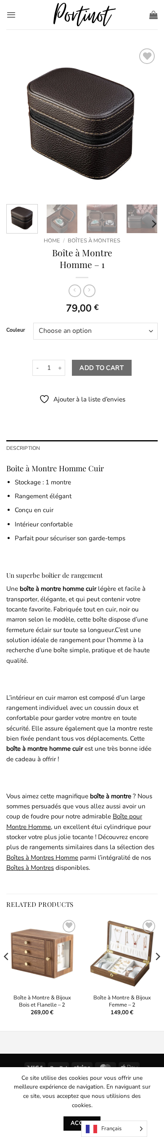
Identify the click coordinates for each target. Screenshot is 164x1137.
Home (52, 240)
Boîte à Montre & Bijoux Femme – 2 (122, 1001)
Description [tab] (23, 448)
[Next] (144, 122)
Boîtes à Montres (94, 240)
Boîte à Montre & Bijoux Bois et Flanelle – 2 (42, 1001)
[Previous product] (89, 290)
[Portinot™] (82, 15)
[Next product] (75, 290)
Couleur (15, 330)
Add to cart (101, 368)
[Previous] (19, 122)
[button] (11, 15)
